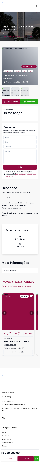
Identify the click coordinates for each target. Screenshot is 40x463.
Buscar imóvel (8, 34)
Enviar (20, 167)
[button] (4, 313)
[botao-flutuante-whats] (36, 458)
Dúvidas (9, 459)
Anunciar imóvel (7, 442)
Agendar (25, 459)
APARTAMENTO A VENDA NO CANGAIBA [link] (17, 36)
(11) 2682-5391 (9, 401)
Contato (4, 446)
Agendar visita (12, 102)
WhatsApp (31, 102)
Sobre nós (5, 436)
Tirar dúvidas (19, 352)
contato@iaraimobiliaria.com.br (14, 404)
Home (4, 432)
